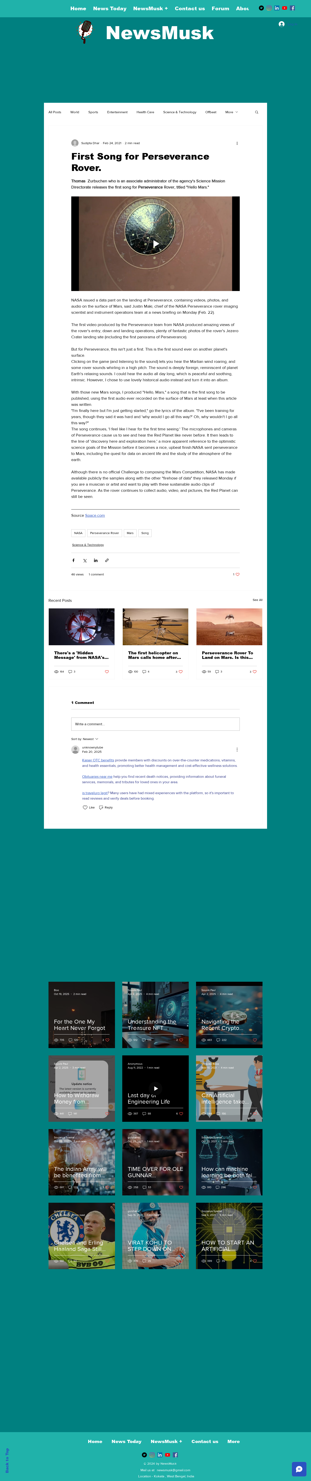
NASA (78, 533)
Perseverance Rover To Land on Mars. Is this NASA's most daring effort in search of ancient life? (227, 655)
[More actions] (237, 143)
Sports (93, 112)
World (74, 112)
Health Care (145, 112)
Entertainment (117, 112)
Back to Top (7, 1460)
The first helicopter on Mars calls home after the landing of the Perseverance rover (153, 655)
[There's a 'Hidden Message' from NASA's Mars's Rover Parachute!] (82, 626)
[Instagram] (269, 7)
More (229, 112)
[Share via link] (107, 560)
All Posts (54, 112)
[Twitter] (261, 7)
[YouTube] (284, 7)
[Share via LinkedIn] (96, 560)
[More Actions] (237, 749)
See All (258, 600)
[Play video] (155, 243)
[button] (257, 112)
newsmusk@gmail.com (173, 1470)
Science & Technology (179, 112)
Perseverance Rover (104, 533)
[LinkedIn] (276, 7)
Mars (130, 533)
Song (145, 533)
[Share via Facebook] (73, 560)
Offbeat (210, 112)
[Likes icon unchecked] (85, 807)
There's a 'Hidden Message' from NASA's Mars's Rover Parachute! (81, 655)
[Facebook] (292, 7)
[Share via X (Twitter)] (84, 560)
